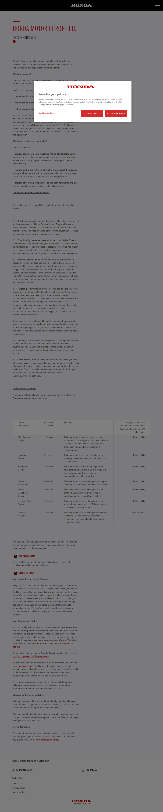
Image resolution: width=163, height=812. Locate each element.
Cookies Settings (46, 113)
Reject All (92, 113)
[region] (82, 101)
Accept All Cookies (116, 113)
